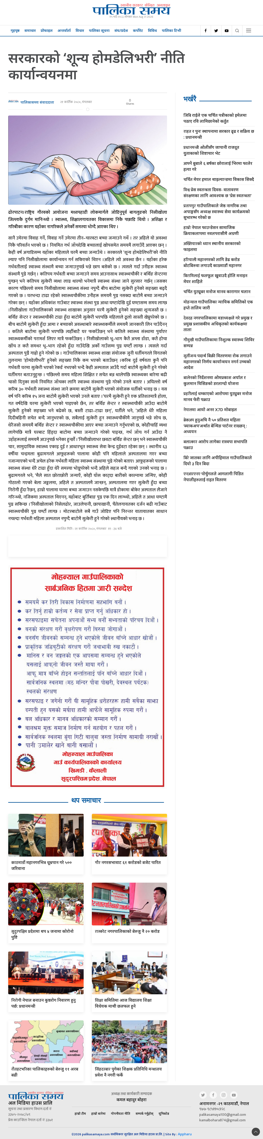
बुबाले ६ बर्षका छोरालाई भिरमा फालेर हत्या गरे (217, 166)
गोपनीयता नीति (120, 1113)
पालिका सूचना (99, 30)
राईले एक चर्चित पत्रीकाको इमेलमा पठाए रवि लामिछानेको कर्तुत (215, 118)
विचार (80, 30)
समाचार (30, 30)
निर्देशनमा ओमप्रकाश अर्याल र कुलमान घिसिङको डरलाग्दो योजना (214, 380)
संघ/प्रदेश (121, 30)
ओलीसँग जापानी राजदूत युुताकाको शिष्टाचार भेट (211, 150)
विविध (152, 30)
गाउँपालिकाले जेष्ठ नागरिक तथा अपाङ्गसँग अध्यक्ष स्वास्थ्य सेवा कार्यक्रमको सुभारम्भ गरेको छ (216, 211)
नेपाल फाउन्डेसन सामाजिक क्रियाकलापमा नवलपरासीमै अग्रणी (211, 230)
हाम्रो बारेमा (98, 1113)
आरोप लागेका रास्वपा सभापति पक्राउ (215, 444)
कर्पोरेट (138, 30)
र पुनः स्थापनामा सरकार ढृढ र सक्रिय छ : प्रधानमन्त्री (218, 134)
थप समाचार (86, 800)
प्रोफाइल (47, 30)
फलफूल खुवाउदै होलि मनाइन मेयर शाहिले (215, 278)
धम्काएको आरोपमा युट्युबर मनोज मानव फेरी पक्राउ (217, 396)
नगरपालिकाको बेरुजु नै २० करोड (127, 931)
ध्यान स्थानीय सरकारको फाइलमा (212, 246)
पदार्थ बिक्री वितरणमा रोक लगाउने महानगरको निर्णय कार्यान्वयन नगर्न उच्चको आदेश (217, 361)
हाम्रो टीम (80, 1113)
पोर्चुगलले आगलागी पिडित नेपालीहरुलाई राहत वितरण (213, 476)
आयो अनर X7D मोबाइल (210, 410)
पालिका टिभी (171, 30)
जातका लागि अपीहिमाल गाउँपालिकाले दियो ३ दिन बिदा (217, 460)
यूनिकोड (164, 1113)
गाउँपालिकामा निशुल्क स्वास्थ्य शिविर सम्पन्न (218, 342)
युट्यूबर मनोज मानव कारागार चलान (216, 292)
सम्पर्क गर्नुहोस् (144, 1113)
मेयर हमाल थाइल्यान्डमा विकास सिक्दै (218, 180)
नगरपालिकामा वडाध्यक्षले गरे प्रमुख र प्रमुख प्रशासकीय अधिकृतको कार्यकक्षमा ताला (217, 323)
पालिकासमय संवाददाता (37, 102)
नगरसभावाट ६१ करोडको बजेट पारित (128, 862)
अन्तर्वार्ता (64, 30)
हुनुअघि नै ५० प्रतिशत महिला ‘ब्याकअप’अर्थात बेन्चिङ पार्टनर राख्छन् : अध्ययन (215, 425)
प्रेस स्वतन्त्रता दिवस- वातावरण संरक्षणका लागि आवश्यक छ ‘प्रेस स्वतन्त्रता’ (217, 192)
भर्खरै (189, 99)
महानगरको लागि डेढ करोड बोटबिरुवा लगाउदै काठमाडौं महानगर (212, 262)
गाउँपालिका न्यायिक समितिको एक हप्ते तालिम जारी (218, 305)
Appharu (185, 1134)
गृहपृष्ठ (15, 30)
